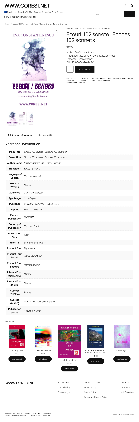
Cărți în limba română (26, 24)
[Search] (129, 14)
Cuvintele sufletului (43, 350)
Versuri (36, 24)
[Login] (126, 5)
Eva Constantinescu (114, 78)
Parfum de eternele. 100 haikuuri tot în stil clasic (95, 351)
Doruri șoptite (17, 350)
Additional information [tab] (20, 135)
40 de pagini (121, 350)
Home (7, 24)
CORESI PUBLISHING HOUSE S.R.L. (26, 413)
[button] (57, 31)
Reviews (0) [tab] (45, 135)
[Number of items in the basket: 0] (132, 5)
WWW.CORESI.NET (27, 5)
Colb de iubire (69, 360)
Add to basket (85, 69)
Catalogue (14, 24)
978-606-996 (101, 78)
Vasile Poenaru (127, 78)
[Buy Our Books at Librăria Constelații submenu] (36, 16)
